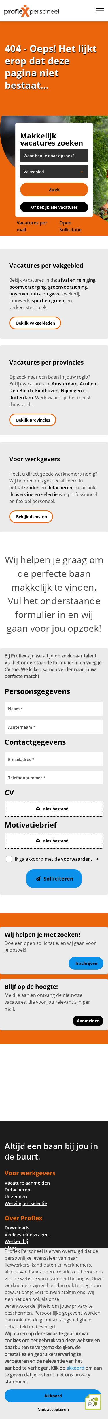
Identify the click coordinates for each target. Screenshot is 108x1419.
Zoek (54, 189)
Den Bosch (21, 390)
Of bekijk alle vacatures (54, 207)
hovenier (19, 294)
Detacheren (17, 1190)
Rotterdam (21, 397)
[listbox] (54, 171)
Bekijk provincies (33, 420)
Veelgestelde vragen (27, 1234)
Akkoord (53, 1395)
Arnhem (89, 384)
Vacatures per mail (32, 226)
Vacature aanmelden (27, 1183)
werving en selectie (37, 494)
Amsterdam (64, 384)
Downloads (17, 1228)
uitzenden (28, 487)
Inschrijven (86, 963)
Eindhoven (46, 390)
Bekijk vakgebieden (35, 323)
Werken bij (16, 1241)
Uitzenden (16, 1196)
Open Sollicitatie (70, 226)
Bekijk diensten (31, 516)
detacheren (59, 487)
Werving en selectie (26, 1203)
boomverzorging (27, 287)
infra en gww (45, 294)
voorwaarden (76, 859)
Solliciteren (57, 878)
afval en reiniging (77, 280)
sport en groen (48, 300)
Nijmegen (71, 390)
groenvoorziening (67, 287)
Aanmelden (88, 1020)
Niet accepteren (53, 1409)
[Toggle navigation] (100, 10)
